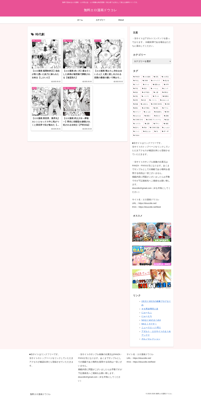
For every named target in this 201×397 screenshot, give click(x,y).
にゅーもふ (146, 312)
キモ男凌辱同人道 (149, 309)
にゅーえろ (146, 316)
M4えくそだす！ (149, 324)
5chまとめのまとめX (151, 320)
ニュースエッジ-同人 (151, 327)
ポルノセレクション (150, 339)
